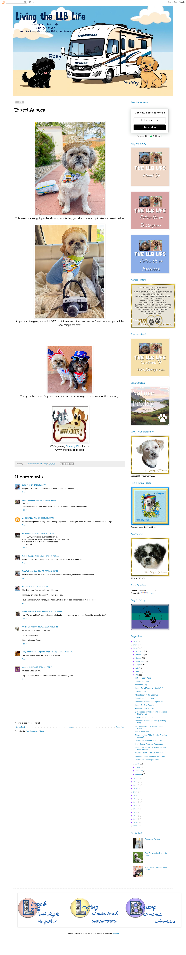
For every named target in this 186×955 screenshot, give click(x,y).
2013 (135, 812)
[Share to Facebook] (70, 463)
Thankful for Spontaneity (144, 717)
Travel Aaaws (140, 691)
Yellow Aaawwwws (142, 732)
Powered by (143, 136)
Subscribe (149, 127)
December (139, 651)
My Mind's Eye (28, 533)
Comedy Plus (73, 446)
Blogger (116, 934)
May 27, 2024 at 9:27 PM (42, 667)
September (140, 661)
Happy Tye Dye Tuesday (144, 705)
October (138, 658)
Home (70, 727)
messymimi (27, 667)
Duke (24, 485)
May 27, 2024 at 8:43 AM (48, 571)
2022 (135, 782)
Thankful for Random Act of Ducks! (148, 741)
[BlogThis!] (64, 463)
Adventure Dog (141, 685)
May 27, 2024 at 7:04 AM (44, 533)
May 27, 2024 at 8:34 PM (63, 652)
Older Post (120, 727)
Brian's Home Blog (29, 571)
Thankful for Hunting (143, 681)
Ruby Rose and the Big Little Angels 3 (37, 652)
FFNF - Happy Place (143, 678)
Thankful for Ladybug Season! (147, 760)
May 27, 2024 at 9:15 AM (38, 587)
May (137, 675)
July (137, 668)
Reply (24, 492)
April (137, 764)
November (139, 655)
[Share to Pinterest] (72, 463)
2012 (135, 816)
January (138, 774)
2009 (135, 826)
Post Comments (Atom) (35, 731)
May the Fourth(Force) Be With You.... (149, 753)
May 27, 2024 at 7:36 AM (49, 556)
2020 (135, 789)
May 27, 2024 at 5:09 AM (44, 518)
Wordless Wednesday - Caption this (149, 702)
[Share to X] (67, 463)
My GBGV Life (27, 518)
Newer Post (20, 727)
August (138, 665)
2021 (135, 785)
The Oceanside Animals (31, 611)
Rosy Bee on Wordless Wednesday (149, 744)
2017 (135, 799)
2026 (135, 642)
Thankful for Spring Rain (144, 698)
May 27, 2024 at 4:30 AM (46, 500)
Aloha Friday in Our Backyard (146, 695)
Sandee (25, 587)
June (137, 672)
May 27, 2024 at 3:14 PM (48, 627)
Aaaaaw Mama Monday (144, 708)
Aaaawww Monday (152, 839)
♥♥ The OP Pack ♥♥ (29, 627)
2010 (135, 822)
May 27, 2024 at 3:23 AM (36, 485)
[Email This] (61, 463)
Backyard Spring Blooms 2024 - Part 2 (150, 756)
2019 (135, 792)
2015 (135, 806)
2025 (135, 645)
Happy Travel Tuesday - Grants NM (149, 688)
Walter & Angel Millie (30, 556)
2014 (135, 809)
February (139, 771)
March (138, 767)
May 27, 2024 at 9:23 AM (52, 611)
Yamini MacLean (28, 500)
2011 (135, 819)
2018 (135, 795)
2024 (135, 648)
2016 (135, 802)
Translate (150, 593)
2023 (135, 778)
